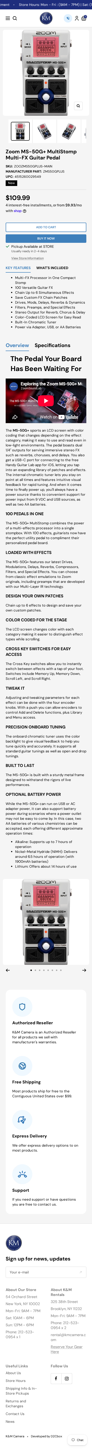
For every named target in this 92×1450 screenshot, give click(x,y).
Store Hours (16, 1380)
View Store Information (27, 258)
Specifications (53, 345)
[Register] (80, 1272)
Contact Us (15, 1413)
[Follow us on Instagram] (66, 1378)
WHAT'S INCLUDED (52, 268)
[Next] (84, 970)
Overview (17, 345)
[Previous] (8, 970)
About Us (13, 1373)
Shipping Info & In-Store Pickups (21, 1391)
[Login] (77, 18)
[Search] (15, 18)
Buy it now (46, 238)
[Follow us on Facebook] (56, 1378)
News (10, 1421)
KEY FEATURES (18, 268)
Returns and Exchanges (16, 1403)
